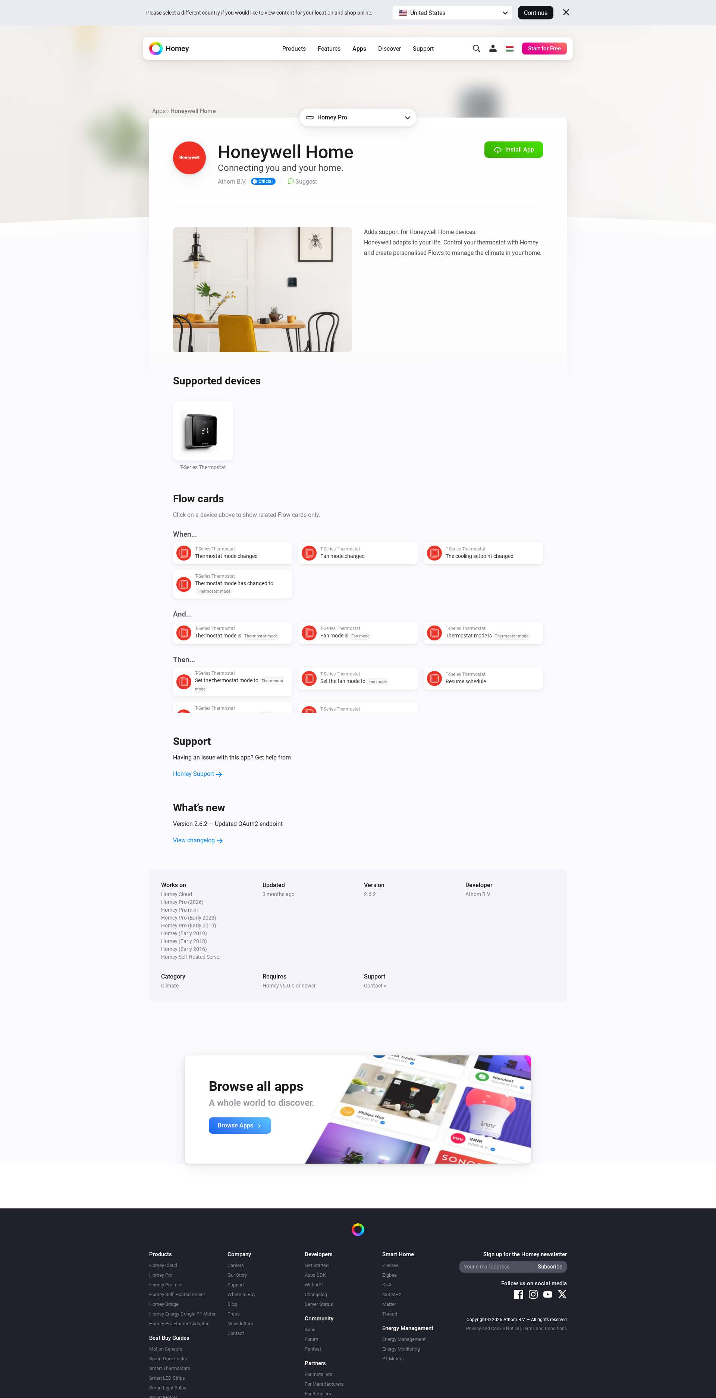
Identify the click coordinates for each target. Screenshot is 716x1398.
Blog (232, 1304)
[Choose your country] (509, 48)
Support (423, 48)
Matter (389, 1304)
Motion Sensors (165, 1349)
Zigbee (389, 1275)
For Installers (318, 1374)
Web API (314, 1285)
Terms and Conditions (544, 1328)
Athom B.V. (478, 894)
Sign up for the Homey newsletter (525, 1254)
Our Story (237, 1275)
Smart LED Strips (167, 1378)
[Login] (493, 48)
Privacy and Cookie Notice (492, 1328)
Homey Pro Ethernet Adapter (178, 1323)
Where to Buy (241, 1294)
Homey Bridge (164, 1304)
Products (294, 48)
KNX (387, 1285)
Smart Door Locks (168, 1358)
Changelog (316, 1294)
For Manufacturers (324, 1384)
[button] (452, 12)
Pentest (313, 1349)
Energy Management (403, 1339)
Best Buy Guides (169, 1338)
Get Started (317, 1265)
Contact (235, 1333)
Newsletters (240, 1323)
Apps (359, 48)
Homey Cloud (163, 1265)
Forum (311, 1339)
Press (233, 1314)
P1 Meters (393, 1358)
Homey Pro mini (165, 1285)
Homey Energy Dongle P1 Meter (182, 1314)
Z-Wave (390, 1265)
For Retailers (318, 1394)
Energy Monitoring (401, 1349)
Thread (389, 1314)
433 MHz (391, 1294)
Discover (389, 48)
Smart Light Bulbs (167, 1388)
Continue (535, 12)
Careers (235, 1265)
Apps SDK (315, 1275)
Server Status (319, 1304)
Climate (170, 986)
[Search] (476, 48)
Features (329, 48)
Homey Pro (160, 1275)
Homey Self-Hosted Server (177, 1294)
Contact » (375, 986)
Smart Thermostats (169, 1368)
